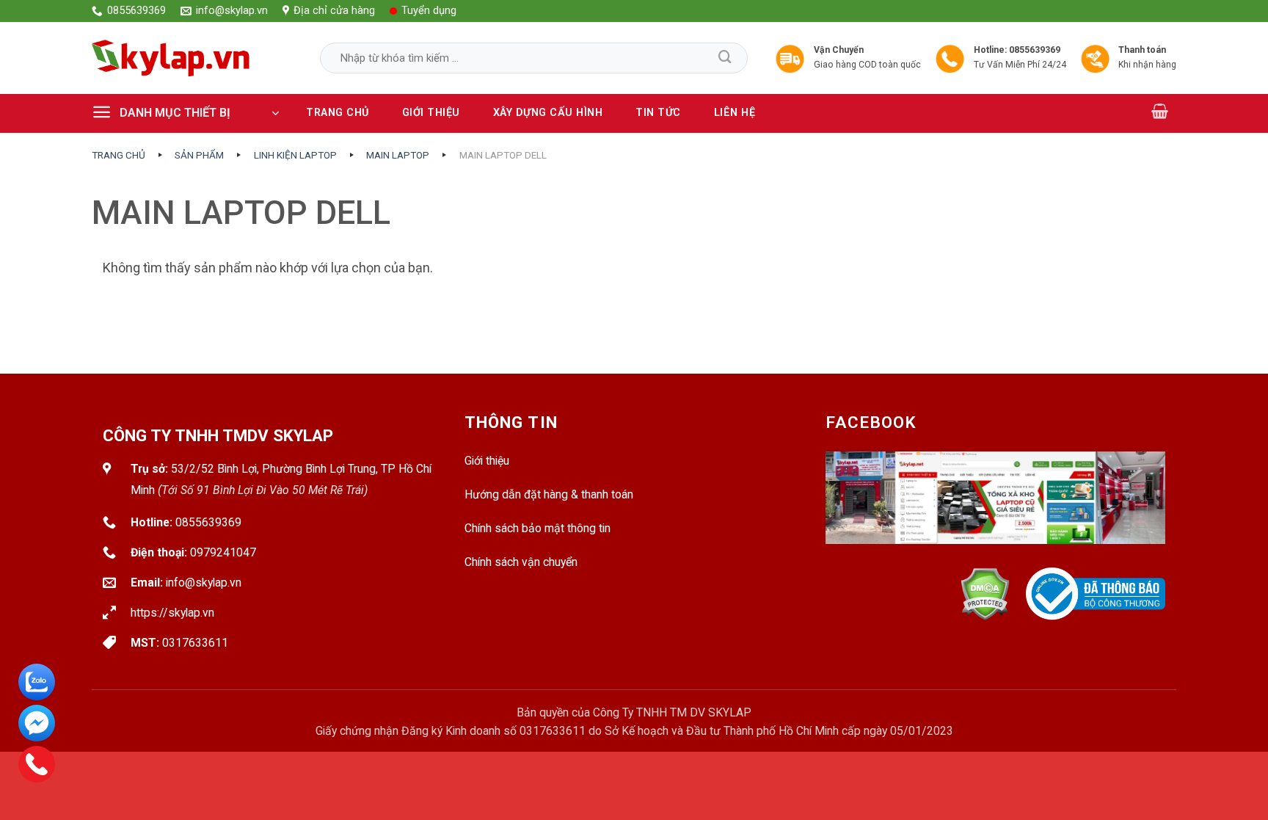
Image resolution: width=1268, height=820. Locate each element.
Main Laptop (397, 155)
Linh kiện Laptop (295, 155)
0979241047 (223, 552)
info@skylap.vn (203, 582)
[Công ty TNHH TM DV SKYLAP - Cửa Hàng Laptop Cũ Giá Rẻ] (171, 58)
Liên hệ (735, 112)
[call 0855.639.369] (36, 764)
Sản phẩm (199, 155)
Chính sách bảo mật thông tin (537, 528)
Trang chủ (337, 112)
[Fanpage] (995, 509)
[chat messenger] (36, 723)
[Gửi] (725, 58)
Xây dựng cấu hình (548, 112)
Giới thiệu (431, 112)
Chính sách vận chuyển (520, 562)
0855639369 (208, 522)
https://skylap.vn (172, 613)
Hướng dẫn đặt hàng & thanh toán (548, 494)
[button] (191, 113)
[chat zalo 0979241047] (36, 682)
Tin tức (658, 112)
